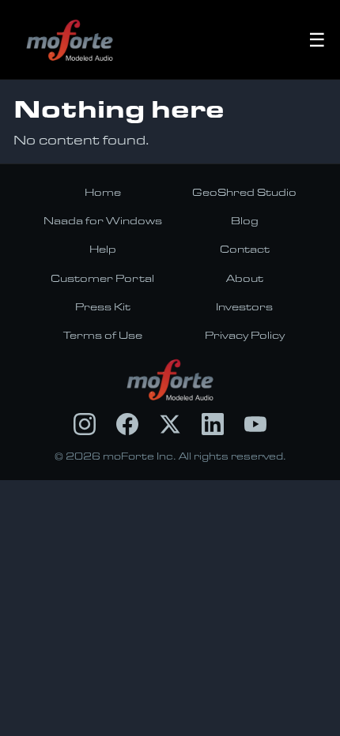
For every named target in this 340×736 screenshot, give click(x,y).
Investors (244, 306)
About (244, 278)
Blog (245, 220)
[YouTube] (255, 424)
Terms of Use (102, 335)
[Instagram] (85, 424)
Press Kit (102, 306)
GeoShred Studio (244, 192)
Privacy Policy (245, 335)
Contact (245, 248)
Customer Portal (102, 278)
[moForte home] (170, 380)
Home (103, 192)
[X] (170, 424)
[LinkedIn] (213, 424)
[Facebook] (127, 424)
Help (102, 248)
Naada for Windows (102, 220)
